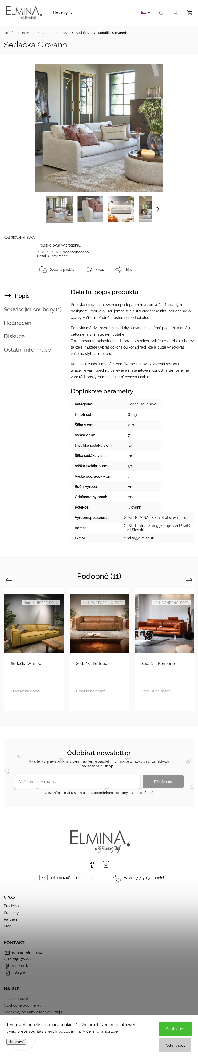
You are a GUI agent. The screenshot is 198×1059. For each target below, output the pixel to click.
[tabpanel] (99, 649)
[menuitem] (63, 13)
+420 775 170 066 (144, 878)
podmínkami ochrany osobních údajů (124, 793)
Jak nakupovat (16, 999)
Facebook (92, 864)
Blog (8, 926)
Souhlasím (175, 1029)
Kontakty (11, 913)
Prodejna (11, 906)
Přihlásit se (163, 782)
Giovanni (135, 507)
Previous (9, 580)
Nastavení (16, 1042)
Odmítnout (175, 1045)
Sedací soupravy (142, 404)
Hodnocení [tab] (18, 322)
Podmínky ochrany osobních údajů (33, 1012)
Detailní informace (52, 256)
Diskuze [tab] (14, 336)
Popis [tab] (22, 295)
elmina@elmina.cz (72, 878)
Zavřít (180, 286)
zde (114, 1031)
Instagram (106, 864)
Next (190, 580)
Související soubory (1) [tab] (33, 309)
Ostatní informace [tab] (27, 349)
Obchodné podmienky (23, 1005)
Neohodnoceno (75, 252)
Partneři (10, 919)
